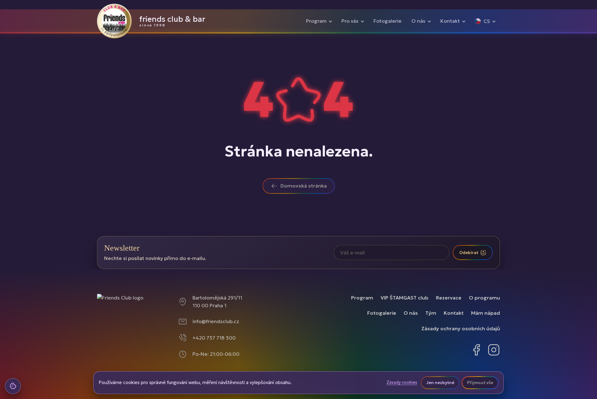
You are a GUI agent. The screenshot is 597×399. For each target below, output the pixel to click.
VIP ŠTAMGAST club (404, 298)
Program (316, 21)
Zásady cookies (401, 382)
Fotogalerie (387, 21)
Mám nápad (485, 313)
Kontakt (450, 21)
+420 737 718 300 (214, 338)
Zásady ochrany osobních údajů (460, 328)
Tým (430, 313)
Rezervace (448, 298)
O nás (418, 21)
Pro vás (350, 21)
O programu (484, 298)
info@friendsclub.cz (215, 321)
